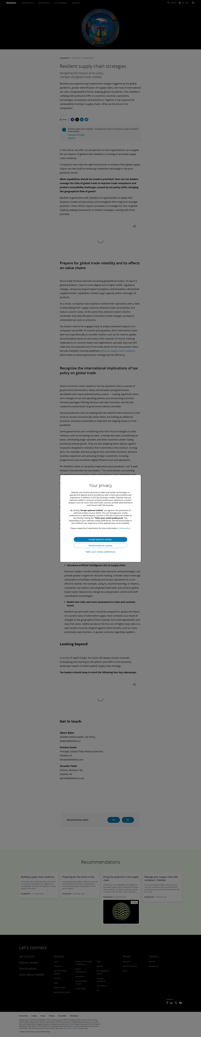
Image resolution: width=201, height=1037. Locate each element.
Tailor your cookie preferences (101, 552)
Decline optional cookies (100, 545)
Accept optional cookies (100, 539)
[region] (100, 518)
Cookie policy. (124, 528)
